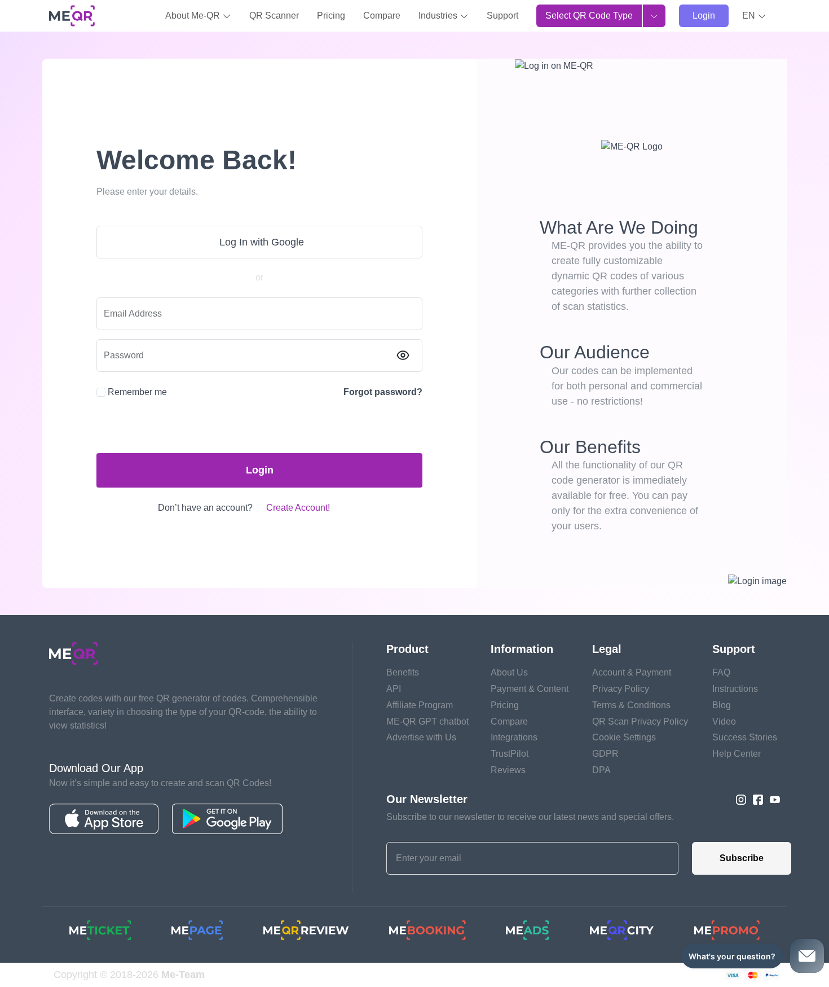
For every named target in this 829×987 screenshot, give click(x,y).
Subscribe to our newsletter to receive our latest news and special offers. (530, 817)
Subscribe (742, 858)
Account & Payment (631, 672)
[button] (754, 16)
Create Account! (298, 507)
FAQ (721, 672)
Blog (721, 705)
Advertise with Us (421, 737)
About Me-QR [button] (193, 15)
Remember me (137, 392)
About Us (509, 672)
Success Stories (744, 737)
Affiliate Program (419, 705)
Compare (381, 15)
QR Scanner (274, 15)
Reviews (508, 770)
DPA (601, 770)
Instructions (735, 689)
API (393, 689)
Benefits (402, 672)
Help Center (736, 753)
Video (724, 721)
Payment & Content (529, 689)
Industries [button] (439, 15)
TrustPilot (509, 753)
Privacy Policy (620, 689)
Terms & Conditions (631, 705)
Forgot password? (382, 392)
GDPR (605, 753)
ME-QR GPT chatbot (427, 721)
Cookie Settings (624, 737)
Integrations (514, 737)
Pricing (331, 15)
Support (502, 15)
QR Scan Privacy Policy (640, 721)
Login (704, 15)
